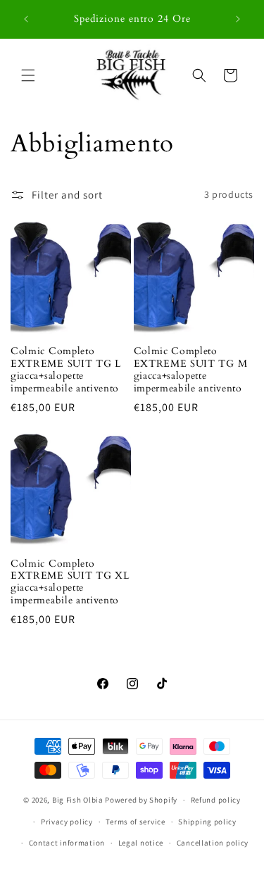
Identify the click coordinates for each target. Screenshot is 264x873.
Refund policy (216, 800)
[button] (28, 75)
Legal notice (140, 843)
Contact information (67, 843)
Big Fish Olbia (77, 800)
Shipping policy (207, 822)
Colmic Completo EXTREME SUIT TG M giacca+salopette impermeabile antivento (191, 369)
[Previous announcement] (26, 19)
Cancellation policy (213, 843)
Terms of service (135, 822)
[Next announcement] (237, 19)
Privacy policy (67, 822)
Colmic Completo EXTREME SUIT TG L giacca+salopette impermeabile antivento (66, 369)
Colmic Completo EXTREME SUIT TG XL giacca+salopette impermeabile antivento (70, 582)
